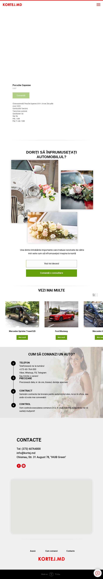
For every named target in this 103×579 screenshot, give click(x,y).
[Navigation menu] (98, 4)
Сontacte (70, 551)
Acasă (33, 551)
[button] (51, 273)
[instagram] (24, 466)
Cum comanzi (51, 551)
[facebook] (19, 466)
